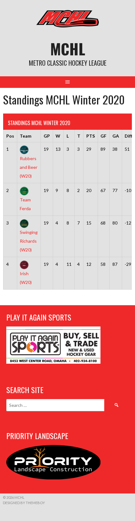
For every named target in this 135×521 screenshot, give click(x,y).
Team (25, 136)
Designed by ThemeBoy (24, 503)
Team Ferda (25, 204)
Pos (10, 136)
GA (115, 136)
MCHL (67, 49)
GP (47, 136)
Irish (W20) (26, 278)
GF (103, 136)
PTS (90, 136)
